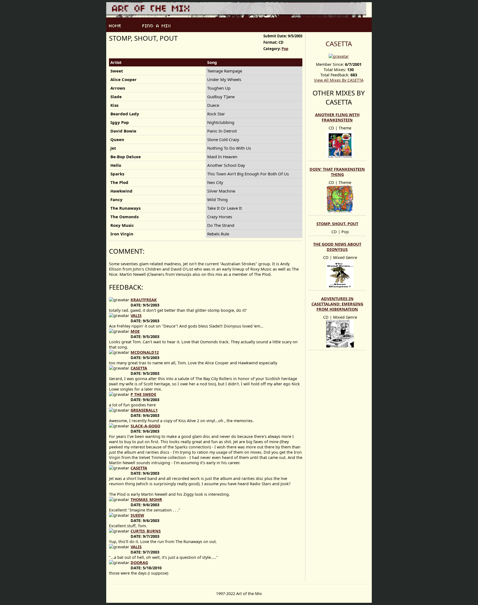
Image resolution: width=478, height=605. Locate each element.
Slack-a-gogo (145, 426)
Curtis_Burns (146, 531)
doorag (139, 562)
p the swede (143, 394)
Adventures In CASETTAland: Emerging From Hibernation (337, 304)
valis (136, 315)
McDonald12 (145, 352)
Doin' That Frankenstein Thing (337, 172)
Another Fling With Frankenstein (337, 117)
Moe (135, 331)
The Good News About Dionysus (337, 247)
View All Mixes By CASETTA (338, 80)
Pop (285, 48)
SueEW (137, 515)
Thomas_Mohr (146, 499)
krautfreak (144, 299)
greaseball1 (144, 410)
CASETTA (339, 43)
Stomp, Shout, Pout (337, 223)
